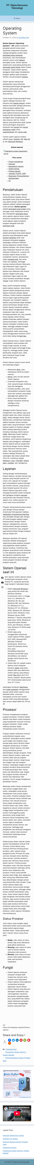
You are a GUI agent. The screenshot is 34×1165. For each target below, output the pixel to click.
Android (17, 139)
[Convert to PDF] (28, 1040)
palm (5, 463)
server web (22, 132)
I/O (9, 181)
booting (25, 77)
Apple (17, 668)
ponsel (16, 127)
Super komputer (12, 689)
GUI (12, 262)
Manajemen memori (16, 166)
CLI (16, 262)
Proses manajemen (15, 162)
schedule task (13, 259)
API (21, 517)
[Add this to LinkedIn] (17, 1040)
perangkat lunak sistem (11, 67)
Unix (15, 632)
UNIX (5, 434)
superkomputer (8, 132)
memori (5, 238)
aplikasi (22, 60)
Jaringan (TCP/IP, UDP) (17, 174)
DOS (4, 417)
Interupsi (11, 164)
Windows (6, 461)
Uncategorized (11, 1049)
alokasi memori (19, 103)
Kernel (10, 377)
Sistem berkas (13, 169)
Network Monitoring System (13, 1136)
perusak (24, 495)
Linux (10, 139)
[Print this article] (24, 1040)
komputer (12, 238)
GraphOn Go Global (10, 1139)
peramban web (8, 226)
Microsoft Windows (15, 142)
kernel (5, 281)
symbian (10, 463)
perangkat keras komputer (13, 55)
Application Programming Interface (16, 514)
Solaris (26, 461)
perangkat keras (22, 214)
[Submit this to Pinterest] (21, 1040)
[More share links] (9, 1043)
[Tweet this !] (13, 1040)
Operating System (9, 1148)
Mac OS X (17, 675)
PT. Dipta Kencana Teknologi (17, 6)
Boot (18, 370)
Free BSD (19, 461)
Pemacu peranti (14, 171)
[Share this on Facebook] (9, 1040)
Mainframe (24, 687)
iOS (21, 139)
